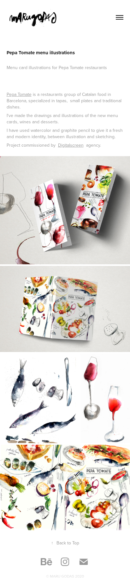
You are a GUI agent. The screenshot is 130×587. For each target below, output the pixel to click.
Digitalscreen (71, 145)
